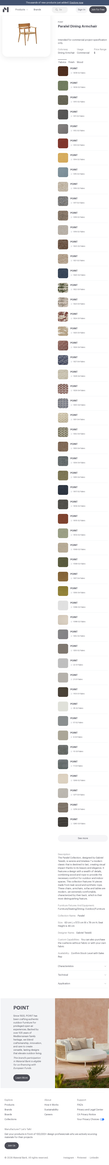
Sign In (81, 10)
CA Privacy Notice (86, 1114)
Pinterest (82, 1158)
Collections (10, 1119)
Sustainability (51, 1110)
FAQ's (80, 1105)
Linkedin (94, 1158)
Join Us (11, 1146)
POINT (60, 22)
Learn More (22, 1078)
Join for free (98, 10)
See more (83, 838)
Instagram (68, 1158)
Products (20, 10)
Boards (8, 1114)
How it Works (51, 1105)
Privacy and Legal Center (90, 1110)
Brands (37, 10)
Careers (48, 1114)
